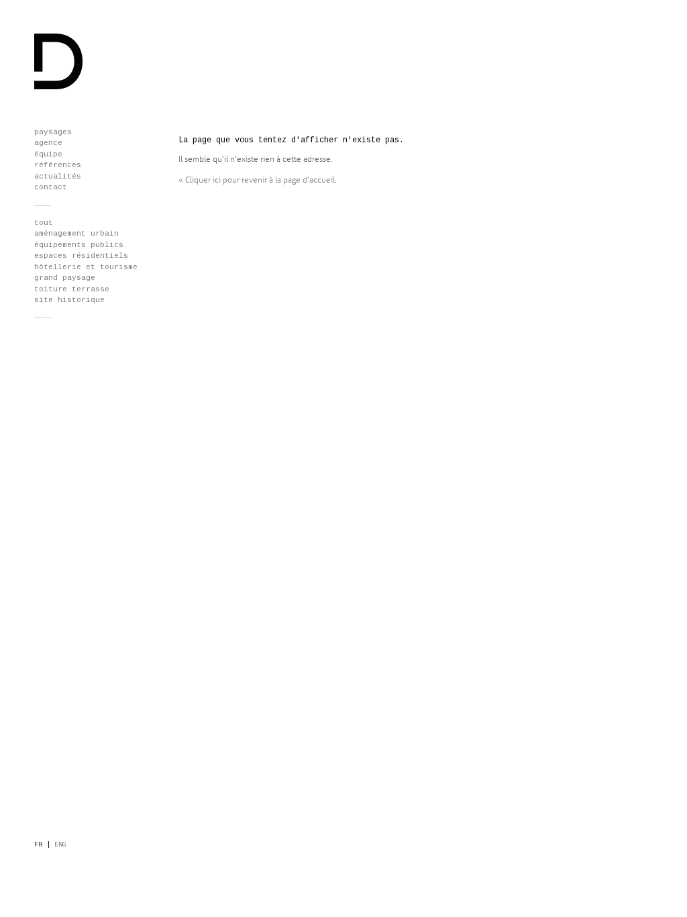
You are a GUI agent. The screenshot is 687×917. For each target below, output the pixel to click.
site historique (69, 300)
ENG (60, 845)
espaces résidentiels (81, 256)
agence (48, 143)
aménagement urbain (76, 234)
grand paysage (64, 278)
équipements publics (78, 245)
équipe (48, 154)
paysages (53, 132)
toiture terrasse (71, 289)
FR (38, 845)
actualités (57, 177)
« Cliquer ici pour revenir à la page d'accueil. (257, 180)
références (57, 165)
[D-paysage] (58, 87)
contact (50, 187)
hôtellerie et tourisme (86, 267)
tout (43, 223)
